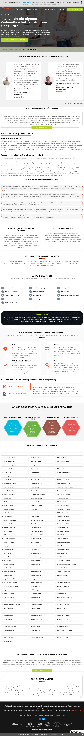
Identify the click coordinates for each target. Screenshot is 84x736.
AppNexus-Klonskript (63, 505)
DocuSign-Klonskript (8, 505)
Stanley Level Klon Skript (37, 619)
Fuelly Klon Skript (8, 612)
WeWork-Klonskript (8, 516)
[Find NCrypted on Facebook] (40, 718)
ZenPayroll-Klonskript (64, 560)
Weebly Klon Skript (36, 465)
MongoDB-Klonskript (36, 505)
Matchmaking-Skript (39, 288)
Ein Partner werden (60, 715)
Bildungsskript (65, 288)
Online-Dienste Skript (15, 49)
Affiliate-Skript (62, 589)
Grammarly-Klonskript (37, 637)
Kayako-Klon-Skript (8, 556)
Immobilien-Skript (38, 291)
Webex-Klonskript (35, 626)
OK (62, 734)
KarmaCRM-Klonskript (9, 575)
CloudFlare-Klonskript (36, 498)
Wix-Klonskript (35, 634)
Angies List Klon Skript (9, 490)
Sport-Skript (65, 291)
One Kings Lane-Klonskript (38, 494)
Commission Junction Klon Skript (11, 604)
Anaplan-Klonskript (36, 575)
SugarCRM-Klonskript (9, 538)
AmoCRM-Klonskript (36, 556)
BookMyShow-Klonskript (37, 479)
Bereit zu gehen (16, 386)
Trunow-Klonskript (8, 615)
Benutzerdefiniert (17, 394)
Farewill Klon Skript (63, 634)
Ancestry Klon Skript (8, 461)
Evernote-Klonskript (8, 523)
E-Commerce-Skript (67, 299)
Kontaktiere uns (49, 715)
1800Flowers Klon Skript (9, 483)
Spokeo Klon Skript (36, 461)
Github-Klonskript (35, 523)
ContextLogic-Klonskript (64, 498)
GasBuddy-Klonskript (9, 608)
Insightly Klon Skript (8, 545)
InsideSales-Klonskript (37, 520)
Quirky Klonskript (35, 586)
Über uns (29, 715)
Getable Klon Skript (63, 490)
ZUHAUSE (4, 49)
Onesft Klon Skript (8, 567)
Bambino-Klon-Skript (63, 623)
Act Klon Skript (7, 560)
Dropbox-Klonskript (63, 468)
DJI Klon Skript (62, 501)
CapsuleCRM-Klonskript (64, 571)
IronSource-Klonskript (9, 527)
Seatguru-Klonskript (63, 586)
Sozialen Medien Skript (12, 295)
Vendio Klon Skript (63, 527)
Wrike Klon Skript (7, 534)
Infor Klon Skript (35, 542)
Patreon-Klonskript (8, 549)
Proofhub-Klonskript (63, 567)
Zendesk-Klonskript (36, 476)
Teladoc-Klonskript (8, 634)
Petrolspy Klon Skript (63, 612)
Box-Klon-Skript (62, 545)
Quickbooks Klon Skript (37, 553)
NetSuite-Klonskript (8, 542)
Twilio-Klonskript (35, 509)
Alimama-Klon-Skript (63, 604)
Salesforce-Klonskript (64, 472)
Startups (44, 9)
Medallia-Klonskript (36, 527)
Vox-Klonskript (7, 553)
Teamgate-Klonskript (36, 578)
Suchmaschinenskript (9, 600)
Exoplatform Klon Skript (9, 578)
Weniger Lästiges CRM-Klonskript (67, 564)
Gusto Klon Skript (7, 531)
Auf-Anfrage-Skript (39, 299)
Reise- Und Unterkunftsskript (70, 295)
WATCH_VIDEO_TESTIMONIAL (22, 93)
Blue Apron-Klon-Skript (64, 509)
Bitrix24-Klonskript (63, 534)
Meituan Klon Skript (36, 501)
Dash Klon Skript (62, 608)
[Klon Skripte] (7, 8)
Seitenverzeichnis (38, 715)
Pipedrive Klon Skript (36, 582)
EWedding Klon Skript (9, 487)
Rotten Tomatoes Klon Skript (65, 487)
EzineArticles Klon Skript (64, 454)
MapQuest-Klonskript (36, 612)
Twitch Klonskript (63, 626)
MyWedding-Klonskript (64, 483)
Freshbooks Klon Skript (37, 531)
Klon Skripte (51, 9)
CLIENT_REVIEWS (19, 94)
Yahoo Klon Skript (35, 454)
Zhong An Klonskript (36, 560)
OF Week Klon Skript (63, 549)
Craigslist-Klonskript (8, 593)
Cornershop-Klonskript (9, 630)
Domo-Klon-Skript (35, 516)
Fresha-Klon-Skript (8, 637)
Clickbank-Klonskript (63, 600)
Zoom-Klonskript (7, 623)
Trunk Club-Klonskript (9, 494)
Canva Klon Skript (8, 641)
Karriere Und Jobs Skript (12, 288)
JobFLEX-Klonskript (8, 619)
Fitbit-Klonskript (35, 487)
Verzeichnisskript (35, 597)
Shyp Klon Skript (35, 490)
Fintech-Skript (37, 295)
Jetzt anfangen (41, 127)
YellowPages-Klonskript (9, 476)
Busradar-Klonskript (36, 615)
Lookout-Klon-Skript (63, 516)
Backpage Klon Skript (63, 615)
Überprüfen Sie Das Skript (65, 597)
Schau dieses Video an (25, 2)
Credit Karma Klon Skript (64, 494)
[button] (61, 9)
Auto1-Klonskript (7, 454)
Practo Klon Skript (35, 630)
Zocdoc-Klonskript (36, 472)
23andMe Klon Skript (8, 509)
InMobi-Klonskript (63, 512)
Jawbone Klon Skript (8, 512)
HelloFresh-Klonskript (36, 512)
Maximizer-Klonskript (64, 582)
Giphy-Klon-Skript (63, 637)
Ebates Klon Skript (63, 476)
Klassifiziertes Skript (8, 597)
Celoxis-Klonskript (35, 564)
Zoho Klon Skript (62, 553)
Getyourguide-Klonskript (10, 589)
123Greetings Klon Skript (64, 479)
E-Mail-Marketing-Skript (37, 600)
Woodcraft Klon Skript (64, 619)
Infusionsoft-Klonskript (64, 542)
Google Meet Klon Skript (9, 626)
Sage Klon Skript (62, 578)
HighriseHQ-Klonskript (64, 556)
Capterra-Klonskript (63, 523)
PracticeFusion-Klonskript (65, 630)
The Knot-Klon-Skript (36, 483)
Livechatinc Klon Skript (9, 571)
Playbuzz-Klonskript (8, 468)
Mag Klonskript (7, 472)
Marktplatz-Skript (10, 299)
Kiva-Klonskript (35, 549)
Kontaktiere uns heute (42, 671)
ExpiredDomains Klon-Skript (65, 465)
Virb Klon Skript (62, 457)
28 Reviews (80, 103)
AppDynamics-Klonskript (9, 520)
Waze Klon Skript (35, 608)
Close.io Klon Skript (63, 538)
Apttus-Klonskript (62, 575)
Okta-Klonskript (7, 501)
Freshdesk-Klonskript (63, 531)
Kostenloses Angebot (75, 9)
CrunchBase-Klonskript (64, 461)
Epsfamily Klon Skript (8, 564)
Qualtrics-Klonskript (8, 498)
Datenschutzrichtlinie (77, 710)
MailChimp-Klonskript (36, 604)
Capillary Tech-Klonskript (10, 582)
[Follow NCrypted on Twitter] (43, 718)
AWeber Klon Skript (36, 457)
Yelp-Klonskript (62, 593)
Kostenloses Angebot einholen (15, 40)
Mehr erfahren (53, 734)
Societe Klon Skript (8, 479)
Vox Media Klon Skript (64, 520)
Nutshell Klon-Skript (36, 538)
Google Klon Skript (36, 593)
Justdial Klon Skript (8, 465)
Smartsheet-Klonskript (37, 534)
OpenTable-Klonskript (36, 468)
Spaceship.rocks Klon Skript (10, 586)
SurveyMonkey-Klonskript (10, 457)
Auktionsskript (34, 589)
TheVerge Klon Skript (36, 567)
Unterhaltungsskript (11, 291)
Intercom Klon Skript (36, 545)
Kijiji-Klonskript (35, 623)
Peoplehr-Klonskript (36, 571)
